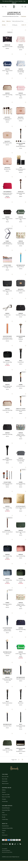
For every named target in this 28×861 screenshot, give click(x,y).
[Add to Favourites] (12, 30)
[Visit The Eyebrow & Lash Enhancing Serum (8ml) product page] (7, 321)
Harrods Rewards (6, 808)
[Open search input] (5, 6)
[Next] (18, 759)
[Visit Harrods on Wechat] (20, 844)
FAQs (3, 812)
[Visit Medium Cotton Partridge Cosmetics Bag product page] (21, 417)
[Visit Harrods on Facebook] (10, 844)
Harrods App (5, 801)
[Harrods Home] (14, 6)
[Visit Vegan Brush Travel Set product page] (7, 30)
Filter (23, 25)
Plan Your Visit (5, 776)
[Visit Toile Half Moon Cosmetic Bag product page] (21, 30)
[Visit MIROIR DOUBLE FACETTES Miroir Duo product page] (7, 226)
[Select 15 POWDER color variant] (20, 141)
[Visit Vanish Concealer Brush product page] (7, 515)
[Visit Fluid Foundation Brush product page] (7, 686)
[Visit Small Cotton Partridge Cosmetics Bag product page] (7, 662)
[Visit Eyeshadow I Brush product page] (7, 709)
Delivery (4, 790)
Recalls (3, 817)
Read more (23, 16)
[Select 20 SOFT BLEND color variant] (18, 141)
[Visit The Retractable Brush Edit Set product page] (7, 467)
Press (3, 832)
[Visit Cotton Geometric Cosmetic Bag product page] (21, 443)
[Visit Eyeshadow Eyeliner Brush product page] (7, 587)
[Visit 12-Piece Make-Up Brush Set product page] (7, 250)
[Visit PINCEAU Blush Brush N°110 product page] (7, 443)
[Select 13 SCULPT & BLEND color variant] (16, 141)
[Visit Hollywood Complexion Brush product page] (21, 393)
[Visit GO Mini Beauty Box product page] (7, 126)
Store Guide (4, 778)
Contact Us (4, 814)
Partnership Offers (6, 810)
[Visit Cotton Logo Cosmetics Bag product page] (7, 54)
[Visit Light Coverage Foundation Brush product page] (7, 613)
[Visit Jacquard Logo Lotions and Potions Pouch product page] (7, 176)
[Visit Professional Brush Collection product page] (7, 102)
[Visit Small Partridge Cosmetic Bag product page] (21, 226)
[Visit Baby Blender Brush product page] (21, 662)
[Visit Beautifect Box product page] (21, 102)
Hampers (4, 799)
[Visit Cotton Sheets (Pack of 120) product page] (21, 491)
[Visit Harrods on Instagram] (12, 844)
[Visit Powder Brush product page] (21, 345)
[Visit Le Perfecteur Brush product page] (21, 369)
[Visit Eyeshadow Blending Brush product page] (21, 467)
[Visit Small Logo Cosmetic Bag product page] (7, 274)
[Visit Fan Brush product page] (21, 321)
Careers (4, 830)
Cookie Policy (5, 819)
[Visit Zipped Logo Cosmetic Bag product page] (21, 515)
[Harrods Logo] (14, 768)
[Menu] (2, 6)
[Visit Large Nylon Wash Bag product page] (7, 78)
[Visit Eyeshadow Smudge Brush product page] (21, 709)
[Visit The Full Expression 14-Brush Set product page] (21, 152)
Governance (4, 835)
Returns (4, 792)
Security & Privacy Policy (7, 852)
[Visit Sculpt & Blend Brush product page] (21, 126)
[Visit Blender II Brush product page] (21, 250)
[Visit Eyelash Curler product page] (7, 298)
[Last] (22, 759)
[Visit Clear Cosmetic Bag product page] (7, 345)
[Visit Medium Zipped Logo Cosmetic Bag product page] (7, 369)
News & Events (5, 783)
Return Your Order (6, 796)
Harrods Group (5, 825)
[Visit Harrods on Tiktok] (15, 844)
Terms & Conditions (6, 850)
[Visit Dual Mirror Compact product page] (21, 733)
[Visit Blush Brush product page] (21, 686)
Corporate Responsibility (7, 828)
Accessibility (4, 848)
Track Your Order (6, 794)
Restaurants (4, 781)
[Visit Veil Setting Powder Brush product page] (21, 176)
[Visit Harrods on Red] (17, 844)
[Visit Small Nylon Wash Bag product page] (21, 298)
